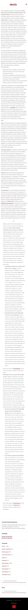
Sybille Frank (16, 505)
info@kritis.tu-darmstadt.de (7, 203)
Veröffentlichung (5, 574)
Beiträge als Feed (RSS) (7, 538)
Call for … (4, 546)
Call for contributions (6, 549)
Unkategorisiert (5, 568)
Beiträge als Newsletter (7, 536)
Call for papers (5, 551)
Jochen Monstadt (16, 368)
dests (13, 4)
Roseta (13, 600)
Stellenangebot (5, 563)
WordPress (18, 600)
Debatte (3, 557)
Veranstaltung (5, 571)
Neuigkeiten (4, 560)
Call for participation (6, 554)
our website (12, 107)
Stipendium (4, 566)
